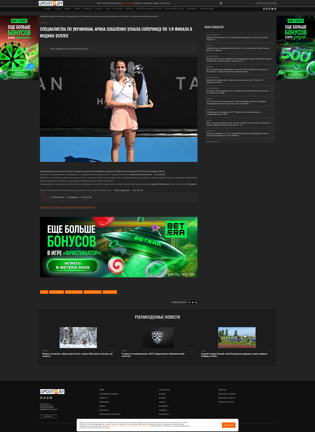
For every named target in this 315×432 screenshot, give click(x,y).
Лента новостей (226, 402)
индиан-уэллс (109, 292)
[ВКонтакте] (189, 302)
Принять (229, 425)
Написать (48, 416)
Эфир (99, 3)
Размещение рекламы (110, 414)
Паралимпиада (207, 9)
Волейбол (87, 9)
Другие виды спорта (174, 9)
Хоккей (67, 9)
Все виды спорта (227, 398)
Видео (156, 3)
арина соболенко (93, 292)
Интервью (147, 3)
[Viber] (196, 302)
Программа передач (112, 3)
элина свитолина (74, 292)
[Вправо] (257, 8)
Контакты (164, 3)
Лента (108, 9)
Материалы (191, 9)
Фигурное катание (227, 394)
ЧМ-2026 (58, 9)
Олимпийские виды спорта (149, 9)
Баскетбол (118, 9)
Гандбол (99, 9)
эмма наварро (56, 292)
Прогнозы (127, 3)
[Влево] (41, 8)
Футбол (48, 9)
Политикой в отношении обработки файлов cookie (128, 426)
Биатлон (129, 9)
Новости (138, 3)
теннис (44, 292)
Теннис (77, 9)
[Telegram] (192, 302)
